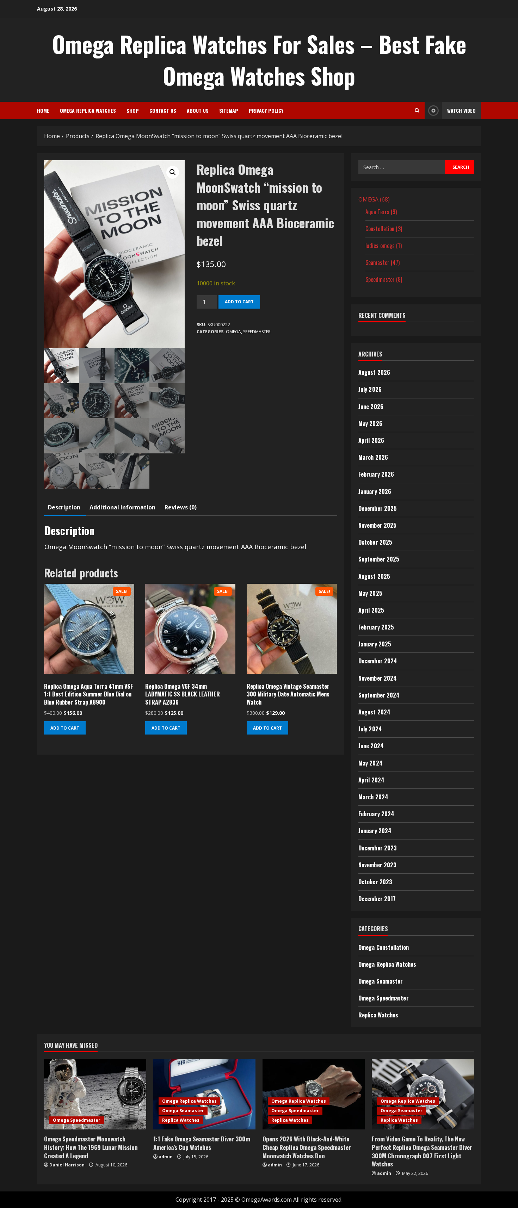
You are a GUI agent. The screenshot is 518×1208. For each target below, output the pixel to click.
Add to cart (239, 302)
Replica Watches (378, 1015)
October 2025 (375, 542)
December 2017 (377, 898)
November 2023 (377, 865)
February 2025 (376, 627)
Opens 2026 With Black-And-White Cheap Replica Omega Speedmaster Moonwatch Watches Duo (307, 1147)
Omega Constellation (383, 947)
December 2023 (377, 848)
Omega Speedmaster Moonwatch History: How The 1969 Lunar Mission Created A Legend (91, 1147)
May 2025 (370, 593)
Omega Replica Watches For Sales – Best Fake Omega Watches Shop (259, 59)
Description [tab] (64, 507)
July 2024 (370, 729)
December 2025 (377, 508)
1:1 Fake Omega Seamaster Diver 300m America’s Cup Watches (201, 1143)
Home (43, 110)
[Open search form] (417, 110)
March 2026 (373, 457)
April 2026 (371, 440)
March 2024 (373, 797)
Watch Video (461, 110)
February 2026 (376, 474)
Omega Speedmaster (383, 998)
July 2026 (370, 389)
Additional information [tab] (122, 507)
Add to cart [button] (64, 728)
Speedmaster (257, 332)
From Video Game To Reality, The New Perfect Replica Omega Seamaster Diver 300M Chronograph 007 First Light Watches (422, 1151)
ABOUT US (198, 110)
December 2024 (377, 661)
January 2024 (374, 830)
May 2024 (370, 763)
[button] (172, 172)
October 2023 (375, 882)
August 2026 (374, 372)
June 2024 (371, 746)
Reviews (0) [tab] (181, 507)
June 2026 (370, 406)
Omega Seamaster (380, 981)
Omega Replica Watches (88, 110)
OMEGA (233, 332)
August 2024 (374, 712)
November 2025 (377, 525)
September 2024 (379, 695)
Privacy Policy (266, 110)
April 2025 (371, 610)
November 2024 (377, 678)
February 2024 (376, 814)
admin (166, 1157)
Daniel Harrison (67, 1165)
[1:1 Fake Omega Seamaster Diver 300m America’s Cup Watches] (204, 1094)
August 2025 (374, 576)
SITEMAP (228, 110)
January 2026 (374, 491)
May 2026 (370, 423)
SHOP (133, 110)
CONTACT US (162, 110)
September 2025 (378, 559)
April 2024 (371, 780)
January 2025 (374, 644)
